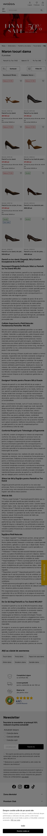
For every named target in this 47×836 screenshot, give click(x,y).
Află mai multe (15, 820)
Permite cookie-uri (23, 831)
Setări (23, 826)
